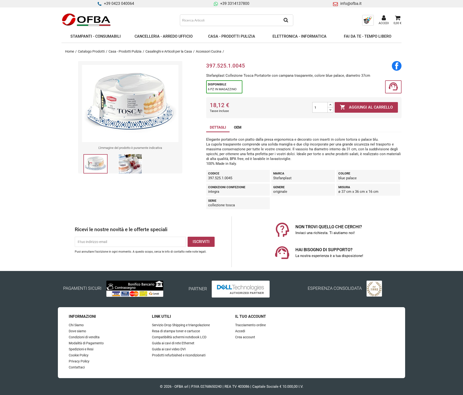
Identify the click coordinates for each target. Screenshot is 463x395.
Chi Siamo (76, 325)
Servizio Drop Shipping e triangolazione (181, 325)
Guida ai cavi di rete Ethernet (173, 343)
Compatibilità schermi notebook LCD (179, 337)
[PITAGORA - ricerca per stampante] (368, 20)
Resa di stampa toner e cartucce (176, 331)
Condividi (397, 66)
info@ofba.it (350, 3)
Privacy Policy (79, 361)
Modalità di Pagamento (86, 343)
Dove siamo (77, 331)
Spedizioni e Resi (81, 349)
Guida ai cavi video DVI (169, 349)
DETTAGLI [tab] (218, 127)
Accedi (240, 331)
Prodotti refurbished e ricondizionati (178, 355)
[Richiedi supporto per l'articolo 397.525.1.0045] (393, 87)
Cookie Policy (79, 355)
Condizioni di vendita (84, 337)
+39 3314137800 (234, 3)
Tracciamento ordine (250, 325)
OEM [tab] (237, 127)
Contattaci (77, 367)
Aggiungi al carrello (366, 107)
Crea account (245, 337)
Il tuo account (250, 316)
